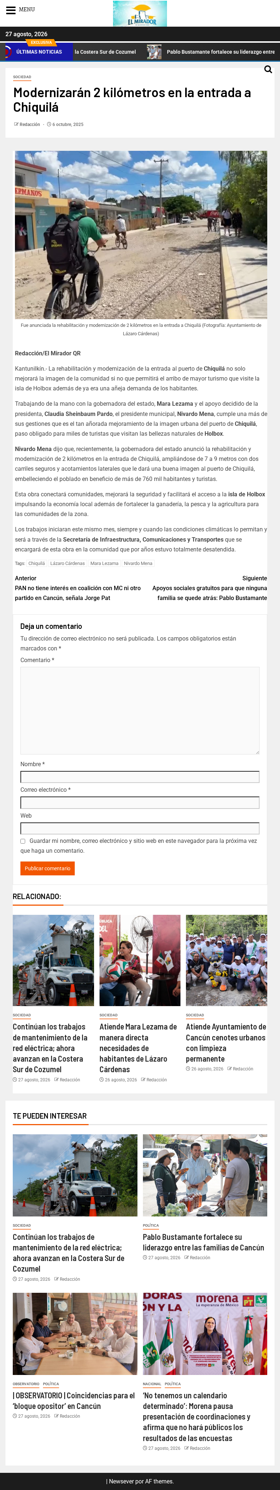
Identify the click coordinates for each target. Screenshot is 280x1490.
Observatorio (26, 1384)
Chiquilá (36, 563)
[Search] (268, 72)
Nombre (32, 764)
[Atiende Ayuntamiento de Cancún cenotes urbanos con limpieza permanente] (226, 960)
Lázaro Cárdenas (67, 563)
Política (151, 1225)
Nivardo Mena (138, 563)
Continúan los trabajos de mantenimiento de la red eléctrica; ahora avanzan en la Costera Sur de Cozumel (50, 1047)
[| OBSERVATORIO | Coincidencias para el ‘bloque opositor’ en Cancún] (75, 1334)
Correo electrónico (45, 789)
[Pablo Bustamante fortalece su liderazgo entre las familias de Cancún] (205, 1175)
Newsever (121, 1481)
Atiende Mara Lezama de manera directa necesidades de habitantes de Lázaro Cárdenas (138, 1047)
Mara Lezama (104, 563)
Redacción (30, 124)
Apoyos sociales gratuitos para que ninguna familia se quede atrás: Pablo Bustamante (209, 588)
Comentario (37, 660)
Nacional (152, 1384)
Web (26, 815)
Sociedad (22, 77)
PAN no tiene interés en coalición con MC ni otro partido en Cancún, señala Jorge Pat (78, 588)
